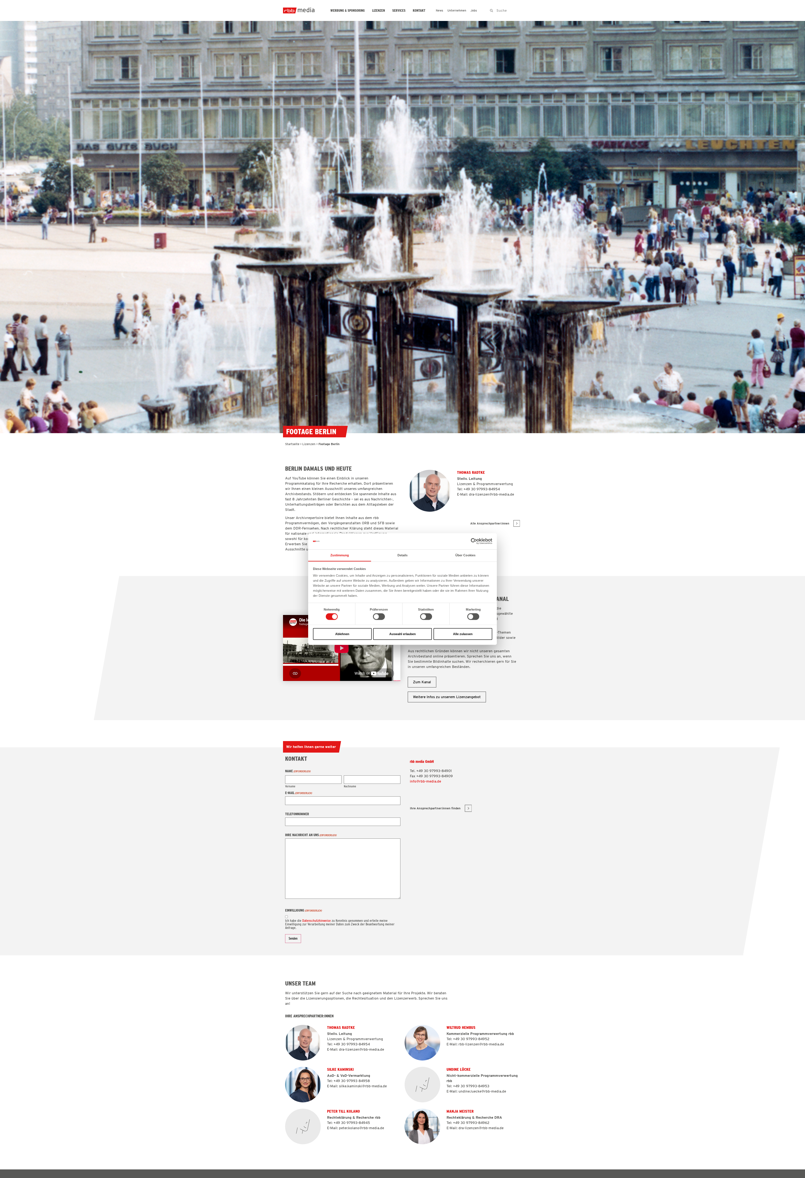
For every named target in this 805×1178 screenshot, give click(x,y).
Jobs (473, 10)
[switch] (379, 616)
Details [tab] (402, 555)
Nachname (350, 786)
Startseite (292, 444)
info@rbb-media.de (425, 781)
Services (398, 11)
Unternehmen (456, 10)
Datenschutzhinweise (316, 920)
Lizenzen (378, 11)
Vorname (290, 786)
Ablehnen (342, 634)
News (439, 10)
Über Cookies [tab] (465, 555)
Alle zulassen (463, 634)
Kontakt (419, 11)
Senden (293, 938)
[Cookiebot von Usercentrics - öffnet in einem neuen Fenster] (474, 541)
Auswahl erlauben (402, 634)
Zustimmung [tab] (339, 555)
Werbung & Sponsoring (347, 11)
